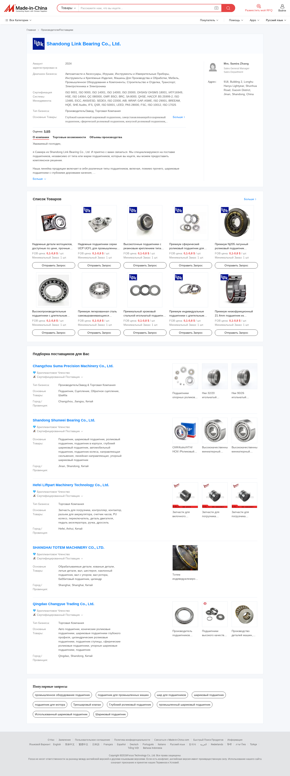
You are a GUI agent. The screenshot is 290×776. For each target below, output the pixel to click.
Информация (234, 739)
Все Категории (18, 20)
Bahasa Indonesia (152, 747)
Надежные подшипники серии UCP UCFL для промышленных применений (98, 248)
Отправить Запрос (53, 265)
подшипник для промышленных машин (123, 694)
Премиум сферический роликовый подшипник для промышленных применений (188, 248)
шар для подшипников (171, 694)
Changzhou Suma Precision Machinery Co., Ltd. (73, 366)
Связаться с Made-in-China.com (171, 739)
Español (121, 744)
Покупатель (207, 20)
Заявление (65, 739)
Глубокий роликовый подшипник (130, 704)
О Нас (51, 739)
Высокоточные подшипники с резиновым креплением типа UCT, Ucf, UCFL (142, 248)
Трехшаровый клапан (87, 704)
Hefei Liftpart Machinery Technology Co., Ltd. (71, 485)
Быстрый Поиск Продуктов (208, 739)
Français (108, 744)
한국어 (192, 744)
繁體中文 (83, 744)
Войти (282, 10)
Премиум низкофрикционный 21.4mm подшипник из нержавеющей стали (234, 315)
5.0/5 (47, 131)
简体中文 (70, 744)
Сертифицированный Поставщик (60, 377)
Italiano (162, 744)
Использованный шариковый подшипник (61, 714)
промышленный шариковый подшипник (184, 704)
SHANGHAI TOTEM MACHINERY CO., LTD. (68, 547)
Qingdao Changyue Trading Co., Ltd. (63, 604)
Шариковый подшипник (110, 714)
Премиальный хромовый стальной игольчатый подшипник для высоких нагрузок (144, 315)
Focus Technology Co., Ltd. (141, 755)
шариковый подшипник (209, 694)
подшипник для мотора (50, 704)
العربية (203, 744)
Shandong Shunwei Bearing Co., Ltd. (64, 420)
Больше (178, 117)
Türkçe (253, 744)
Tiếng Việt (133, 747)
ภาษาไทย (241, 744)
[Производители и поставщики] (25, 8)
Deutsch (134, 744)
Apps (253, 20)
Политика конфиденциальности (132, 739)
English (57, 744)
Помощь (234, 20)
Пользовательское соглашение (92, 739)
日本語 (95, 744)
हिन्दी (229, 744)
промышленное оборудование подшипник (62, 694)
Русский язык (177, 744)
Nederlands (217, 744)
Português (148, 744)
